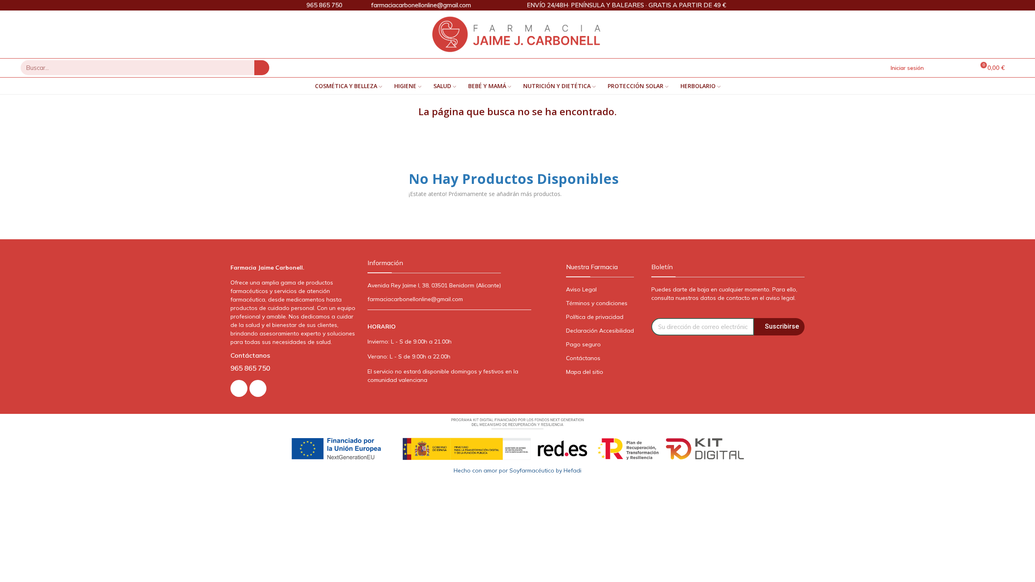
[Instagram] (238, 388)
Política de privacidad (594, 317)
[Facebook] (257, 388)
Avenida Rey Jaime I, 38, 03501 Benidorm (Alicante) (434, 285)
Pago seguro (583, 344)
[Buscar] (261, 67)
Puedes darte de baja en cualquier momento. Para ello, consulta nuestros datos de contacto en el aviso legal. (724, 294)
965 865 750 (250, 368)
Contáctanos (583, 358)
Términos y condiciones (596, 303)
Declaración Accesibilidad (600, 330)
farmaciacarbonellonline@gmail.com (415, 299)
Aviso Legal (581, 289)
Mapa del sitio (584, 371)
